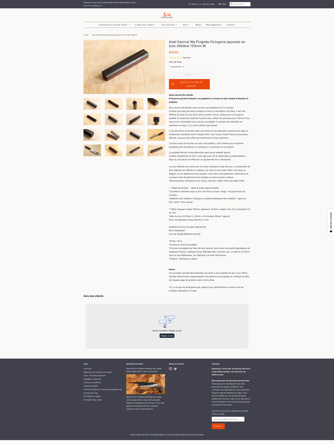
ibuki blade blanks (157, 435)
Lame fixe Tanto (144, 24)
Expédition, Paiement (92, 379)
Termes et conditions (92, 382)
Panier (224, 4)
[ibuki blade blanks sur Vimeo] (175, 369)
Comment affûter (91, 386)
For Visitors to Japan (92, 396)
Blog (198, 24)
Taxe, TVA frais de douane (95, 375)
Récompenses (213, 24)
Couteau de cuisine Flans (113, 24)
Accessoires (169, 24)
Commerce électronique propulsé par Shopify (185, 435)
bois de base (175, 62)
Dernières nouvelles (134, 364)
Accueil (86, 35)
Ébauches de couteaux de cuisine (98, 372)
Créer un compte (208, 4)
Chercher (87, 369)
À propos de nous (91, 393)
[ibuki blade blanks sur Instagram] (170, 369)
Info (186, 24)
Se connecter (193, 4)
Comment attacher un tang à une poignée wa (103, 389)
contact (231, 24)
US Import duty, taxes (93, 400)
